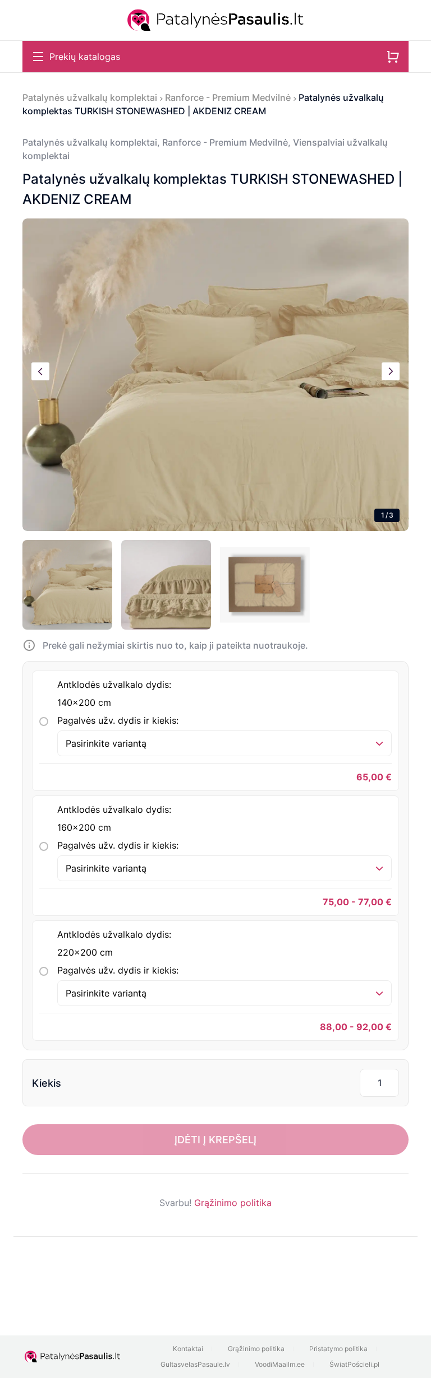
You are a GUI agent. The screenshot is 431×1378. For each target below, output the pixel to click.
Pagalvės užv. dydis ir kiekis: (117, 720)
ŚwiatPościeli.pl (354, 1364)
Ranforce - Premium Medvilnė (228, 97)
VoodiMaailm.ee (280, 1364)
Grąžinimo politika (233, 1202)
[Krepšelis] (393, 56)
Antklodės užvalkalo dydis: (114, 693)
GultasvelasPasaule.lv (195, 1364)
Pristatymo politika (338, 1348)
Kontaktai (188, 1348)
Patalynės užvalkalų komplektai (89, 97)
